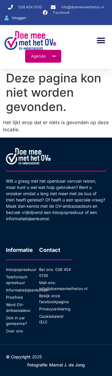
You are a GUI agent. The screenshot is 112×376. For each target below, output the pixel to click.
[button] (101, 40)
